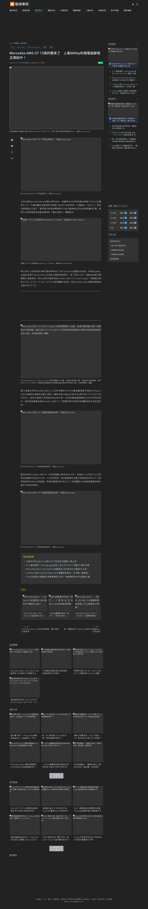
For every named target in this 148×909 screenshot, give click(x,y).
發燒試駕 (26, 10)
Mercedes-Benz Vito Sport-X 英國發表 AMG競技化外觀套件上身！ (57, 569)
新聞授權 (56, 899)
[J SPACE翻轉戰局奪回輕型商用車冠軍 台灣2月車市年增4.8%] (56, 752)
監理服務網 (114, 259)
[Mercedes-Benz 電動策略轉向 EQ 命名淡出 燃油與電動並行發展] (25, 752)
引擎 (50, 47)
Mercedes (21, 47)
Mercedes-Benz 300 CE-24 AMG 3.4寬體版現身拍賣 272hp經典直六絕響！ (87, 614)
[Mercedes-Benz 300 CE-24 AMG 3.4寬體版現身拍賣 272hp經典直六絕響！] (87, 603)
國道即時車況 (115, 241)
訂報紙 (94, 899)
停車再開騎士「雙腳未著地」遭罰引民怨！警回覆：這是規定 (87, 765)
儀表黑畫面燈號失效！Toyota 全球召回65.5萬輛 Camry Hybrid (24, 838)
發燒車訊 (17, 43)
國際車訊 (39, 10)
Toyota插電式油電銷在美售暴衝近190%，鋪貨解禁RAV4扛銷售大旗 (58, 576)
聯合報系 (86, 899)
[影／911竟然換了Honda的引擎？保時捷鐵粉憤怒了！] (56, 723)
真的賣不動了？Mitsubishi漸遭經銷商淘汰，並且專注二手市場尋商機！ (24, 736)
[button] (136, 4)
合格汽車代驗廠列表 (118, 245)
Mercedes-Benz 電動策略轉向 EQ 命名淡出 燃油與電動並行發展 (24, 765)
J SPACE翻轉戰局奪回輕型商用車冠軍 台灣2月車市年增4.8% (55, 765)
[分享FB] (12, 140)
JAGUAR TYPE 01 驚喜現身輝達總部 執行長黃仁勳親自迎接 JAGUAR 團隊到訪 (24, 809)
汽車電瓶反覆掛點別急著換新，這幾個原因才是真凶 (55, 671)
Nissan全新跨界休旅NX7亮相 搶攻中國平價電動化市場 (87, 838)
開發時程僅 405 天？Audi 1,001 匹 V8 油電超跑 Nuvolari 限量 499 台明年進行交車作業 (87, 671)
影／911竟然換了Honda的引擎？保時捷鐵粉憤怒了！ (54, 736)
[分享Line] (12, 146)
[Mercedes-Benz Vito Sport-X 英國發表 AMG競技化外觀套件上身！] (35, 603)
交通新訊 (64, 10)
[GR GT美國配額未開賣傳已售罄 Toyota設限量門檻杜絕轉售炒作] (88, 796)
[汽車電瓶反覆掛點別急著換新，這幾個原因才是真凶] (56, 658)
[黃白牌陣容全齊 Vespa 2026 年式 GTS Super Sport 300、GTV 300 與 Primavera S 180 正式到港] (25, 687)
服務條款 (64, 899)
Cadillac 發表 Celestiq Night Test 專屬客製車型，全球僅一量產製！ (58, 572)
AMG (12, 47)
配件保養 (115, 10)
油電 (44, 47)
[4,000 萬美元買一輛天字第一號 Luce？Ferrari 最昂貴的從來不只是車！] (56, 825)
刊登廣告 (38, 899)
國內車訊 (13, 10)
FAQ (45, 899)
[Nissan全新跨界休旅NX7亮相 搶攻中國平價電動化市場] (88, 825)
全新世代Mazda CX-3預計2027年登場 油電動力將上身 (51, 561)
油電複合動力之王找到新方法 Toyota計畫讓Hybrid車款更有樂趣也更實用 (56, 809)
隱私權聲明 (77, 899)
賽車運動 (127, 10)
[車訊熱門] (137, 99)
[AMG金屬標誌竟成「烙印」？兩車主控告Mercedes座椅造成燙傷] (61, 603)
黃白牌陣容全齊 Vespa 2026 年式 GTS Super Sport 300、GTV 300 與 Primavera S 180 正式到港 (24, 700)
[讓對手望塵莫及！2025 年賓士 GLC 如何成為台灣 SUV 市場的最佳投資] (88, 723)
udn (11, 43)
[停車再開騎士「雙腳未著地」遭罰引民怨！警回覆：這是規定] (88, 752)
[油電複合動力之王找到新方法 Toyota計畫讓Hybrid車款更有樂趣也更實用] (56, 796)
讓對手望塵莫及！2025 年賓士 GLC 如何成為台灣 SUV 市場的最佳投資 (88, 736)
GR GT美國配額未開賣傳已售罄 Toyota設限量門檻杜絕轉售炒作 (88, 809)
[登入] (133, 4)
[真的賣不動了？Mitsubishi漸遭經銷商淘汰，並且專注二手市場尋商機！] (25, 723)
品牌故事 (102, 10)
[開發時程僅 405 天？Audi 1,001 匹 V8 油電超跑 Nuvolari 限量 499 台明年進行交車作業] (88, 658)
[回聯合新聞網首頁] (12, 4)
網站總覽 (109, 899)
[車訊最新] (137, 44)
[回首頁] (21, 4)
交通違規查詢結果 (117, 250)
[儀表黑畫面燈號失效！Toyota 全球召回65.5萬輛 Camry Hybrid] (25, 825)
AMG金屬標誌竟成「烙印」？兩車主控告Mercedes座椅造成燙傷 (60, 614)
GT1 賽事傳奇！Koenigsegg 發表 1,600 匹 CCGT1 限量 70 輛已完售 (58, 565)
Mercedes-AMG (34, 47)
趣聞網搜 (77, 10)
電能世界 (51, 10)
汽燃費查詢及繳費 (117, 254)
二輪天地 (89, 10)
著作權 (70, 899)
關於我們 (101, 899)
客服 (49, 899)
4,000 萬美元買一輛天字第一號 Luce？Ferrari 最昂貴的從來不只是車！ (56, 838)
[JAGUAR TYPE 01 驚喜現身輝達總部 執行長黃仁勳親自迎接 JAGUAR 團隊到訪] (25, 796)
